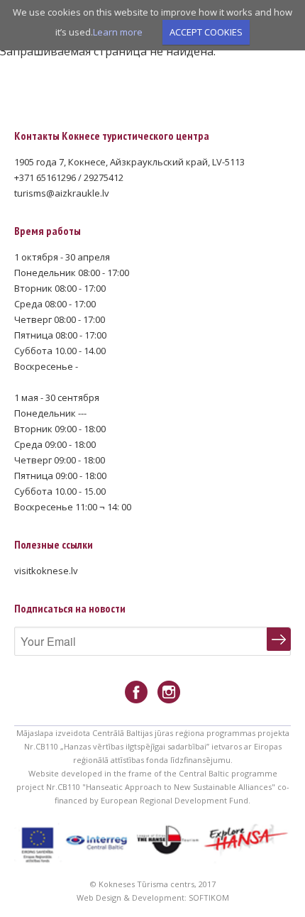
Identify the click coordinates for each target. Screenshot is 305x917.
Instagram (168, 692)
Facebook (136, 692)
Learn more (118, 32)
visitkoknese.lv (46, 570)
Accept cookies (206, 32)
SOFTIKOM (209, 897)
